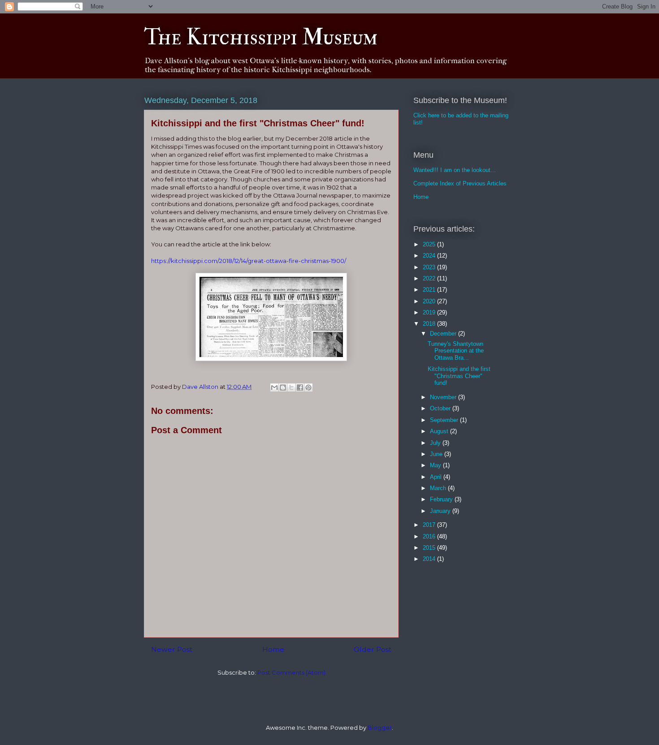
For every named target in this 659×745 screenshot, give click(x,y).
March (439, 488)
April (436, 477)
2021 (430, 289)
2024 (430, 255)
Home (273, 649)
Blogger (380, 727)
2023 (430, 267)
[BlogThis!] (282, 387)
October (441, 408)
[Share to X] (291, 387)
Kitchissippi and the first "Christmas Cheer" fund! (459, 376)
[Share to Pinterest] (308, 387)
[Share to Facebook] (299, 387)
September (445, 420)
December (444, 333)
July (436, 442)
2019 (430, 312)
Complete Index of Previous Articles (460, 183)
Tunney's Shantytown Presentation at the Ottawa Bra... (456, 350)
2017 (430, 524)
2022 (430, 278)
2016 (430, 536)
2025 (430, 244)
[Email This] (274, 387)
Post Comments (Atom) (291, 672)
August (440, 431)
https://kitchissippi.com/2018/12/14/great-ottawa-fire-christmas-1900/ (248, 260)
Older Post (372, 649)
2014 (430, 559)
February (442, 499)
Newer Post (171, 649)
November (444, 397)
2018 (430, 323)
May (436, 465)
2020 (430, 301)
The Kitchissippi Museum (260, 37)
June (437, 454)
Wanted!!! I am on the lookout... (454, 170)
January (441, 511)
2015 (430, 547)
